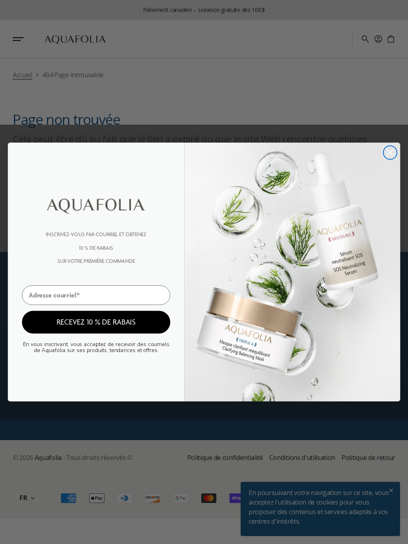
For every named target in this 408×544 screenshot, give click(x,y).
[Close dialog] (390, 152)
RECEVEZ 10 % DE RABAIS (96, 322)
